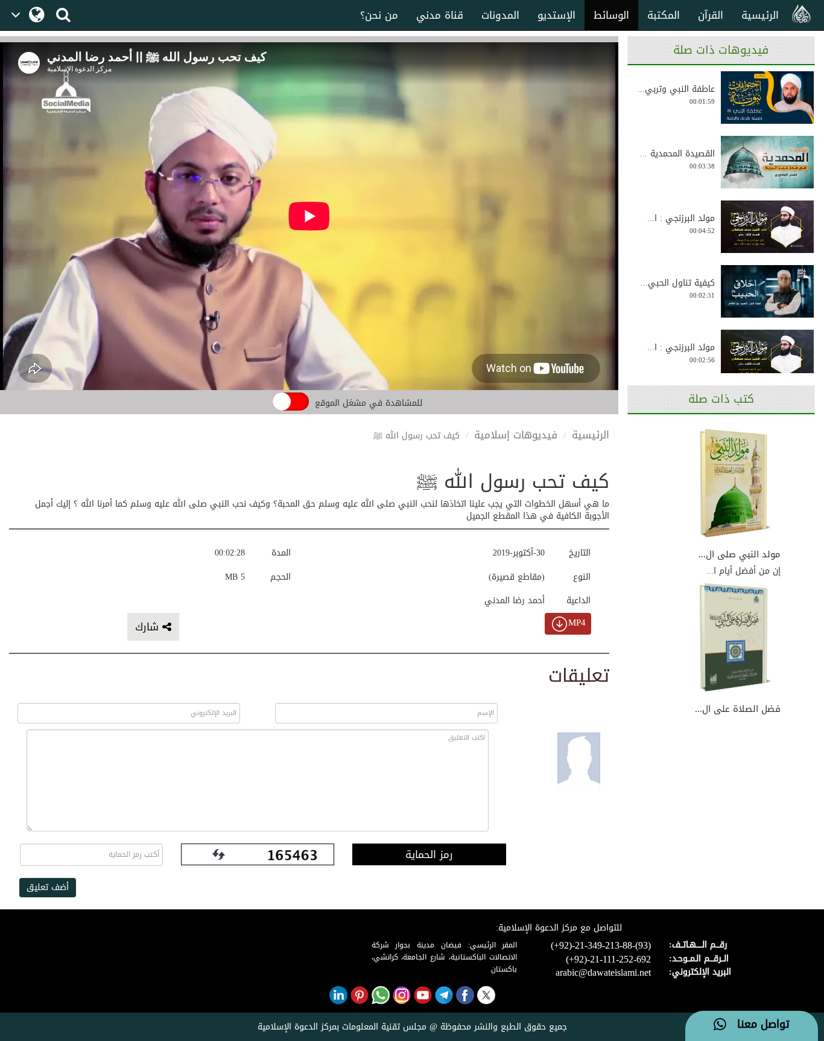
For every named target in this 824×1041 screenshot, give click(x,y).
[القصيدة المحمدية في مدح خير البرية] (767, 162)
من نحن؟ (379, 15)
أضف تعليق (48, 887)
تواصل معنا (758, 1025)
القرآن (710, 15)
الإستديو (556, 15)
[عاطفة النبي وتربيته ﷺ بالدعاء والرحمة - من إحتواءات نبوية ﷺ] (767, 97)
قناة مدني (439, 15)
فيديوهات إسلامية (515, 434)
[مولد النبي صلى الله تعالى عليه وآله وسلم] (735, 483)
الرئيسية (760, 15)
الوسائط (611, 15)
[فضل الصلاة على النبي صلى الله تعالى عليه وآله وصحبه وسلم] (735, 639)
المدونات (500, 15)
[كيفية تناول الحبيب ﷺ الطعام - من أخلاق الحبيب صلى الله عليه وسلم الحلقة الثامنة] (767, 291)
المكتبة (663, 15)
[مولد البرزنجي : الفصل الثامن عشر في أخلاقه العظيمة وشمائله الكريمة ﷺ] (767, 356)
